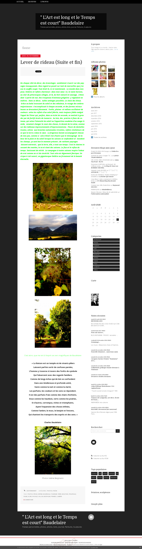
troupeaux (72, 494)
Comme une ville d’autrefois (100, 185)
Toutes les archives (100, 137)
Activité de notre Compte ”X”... (101, 155)
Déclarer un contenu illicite (46, 544)
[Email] (93, 442)
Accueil (20, 2)
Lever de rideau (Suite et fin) (51, 62)
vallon (40, 496)
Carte (93, 281)
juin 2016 (94, 129)
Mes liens (96, 252)
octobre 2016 (95, 121)
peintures (97, 255)
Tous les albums (99, 97)
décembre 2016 (96, 116)
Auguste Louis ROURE (98, 170)
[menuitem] (21, 2)
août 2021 (94, 111)
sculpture (96, 267)
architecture (97, 239)
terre (59, 494)
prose (35, 494)
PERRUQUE (95, 189)
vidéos (96, 270)
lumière (59, 496)
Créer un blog (68, 540)
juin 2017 (94, 113)
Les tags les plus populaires (85, 542)
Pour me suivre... (97, 332)
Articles (96, 243)
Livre (95, 249)
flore (30, 496)
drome (100, 477)
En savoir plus (94, 547)
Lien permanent (31, 491)
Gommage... (95, 342)
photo (105, 473)
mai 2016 (94, 131)
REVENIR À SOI (96, 321)
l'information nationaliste (100, 194)
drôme (40, 494)
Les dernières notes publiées (71, 542)
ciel (100, 473)
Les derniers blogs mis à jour (57, 542)
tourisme (54, 494)
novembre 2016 (96, 118)
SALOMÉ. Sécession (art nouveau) (104, 409)
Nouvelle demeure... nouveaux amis (104, 352)
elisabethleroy (107, 189)
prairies (53, 496)
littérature (114, 477)
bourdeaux (46, 494)
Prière (95, 264)
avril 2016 (94, 134)
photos (49, 491)
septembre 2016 (96, 124)
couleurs (94, 473)
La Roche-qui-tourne (106, 176)
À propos (44, 2)
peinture (111, 473)
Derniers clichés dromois (101, 376)
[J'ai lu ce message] (140, 547)
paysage (35, 496)
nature (94, 477)
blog (101, 544)
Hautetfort (75, 540)
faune (25, 496)
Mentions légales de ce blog (59, 544)
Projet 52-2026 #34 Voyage (100, 151)
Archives (32, 2)
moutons (65, 494)
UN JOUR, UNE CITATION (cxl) (101, 160)
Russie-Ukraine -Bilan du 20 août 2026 (104, 192)
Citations (96, 246)
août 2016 (94, 126)
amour (94, 482)
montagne (47, 496)
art (117, 473)
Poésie (55, 491)
